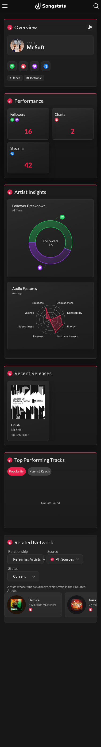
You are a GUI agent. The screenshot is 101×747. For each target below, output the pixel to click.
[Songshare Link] (90, 27)
